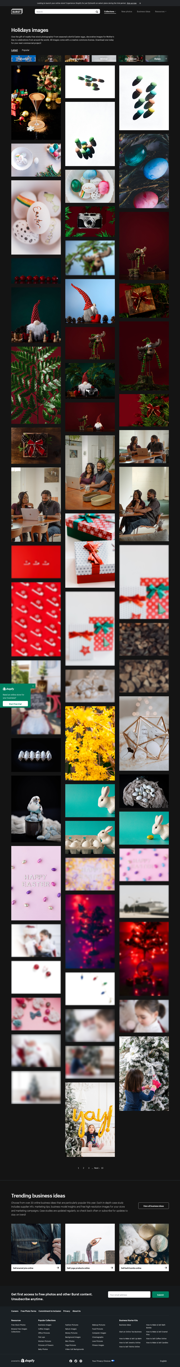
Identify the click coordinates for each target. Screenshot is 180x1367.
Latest (14, 49)
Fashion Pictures (71, 1324)
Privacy (66, 1310)
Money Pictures (71, 1332)
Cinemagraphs (97, 1337)
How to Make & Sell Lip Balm (130, 1338)
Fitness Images (98, 1345)
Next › (97, 1167)
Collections (109, 11)
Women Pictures (44, 1341)
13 (102, 1167)
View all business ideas (153, 1205)
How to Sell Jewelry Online (129, 1342)
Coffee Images (43, 1328)
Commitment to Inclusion (50, 1310)
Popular (26, 49)
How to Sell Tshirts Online (129, 1346)
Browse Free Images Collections (19, 1330)
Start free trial (15, 703)
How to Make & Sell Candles (157, 1342)
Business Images (44, 1324)
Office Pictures (44, 1332)
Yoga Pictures (70, 1345)
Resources (160, 11)
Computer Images (99, 1332)
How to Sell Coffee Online (156, 1338)
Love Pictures (97, 1341)
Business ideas (143, 11)
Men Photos (69, 1341)
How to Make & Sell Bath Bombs (155, 1326)
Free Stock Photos (18, 1324)
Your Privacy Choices (101, 1360)
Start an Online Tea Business (130, 1331)
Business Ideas (125, 1324)
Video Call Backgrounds (74, 1349)
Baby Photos (43, 1349)
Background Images (73, 1337)
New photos (126, 11)
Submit (160, 1294)
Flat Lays (41, 1337)
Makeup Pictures (98, 1324)
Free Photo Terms (28, 1310)
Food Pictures (97, 1328)
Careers (14, 1310)
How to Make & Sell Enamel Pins (157, 1333)
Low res (52, 137)
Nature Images (71, 1328)
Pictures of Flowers (45, 1345)
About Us (76, 1310)
